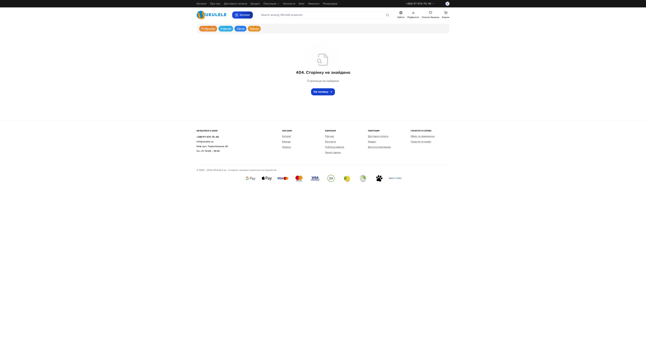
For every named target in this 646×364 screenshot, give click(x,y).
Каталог (201, 3)
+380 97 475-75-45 (418, 3)
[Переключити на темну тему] (447, 4)
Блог (302, 3)
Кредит (255, 3)
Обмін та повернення (423, 136)
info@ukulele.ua (204, 141)
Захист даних (333, 152)
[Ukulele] (211, 15)
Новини (286, 147)
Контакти (289, 3)
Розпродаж (330, 3)
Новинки (313, 3)
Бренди (286, 141)
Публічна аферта (334, 147)
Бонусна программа (379, 147)
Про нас (215, 3)
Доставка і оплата (235, 3)
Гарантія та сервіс (421, 141)
